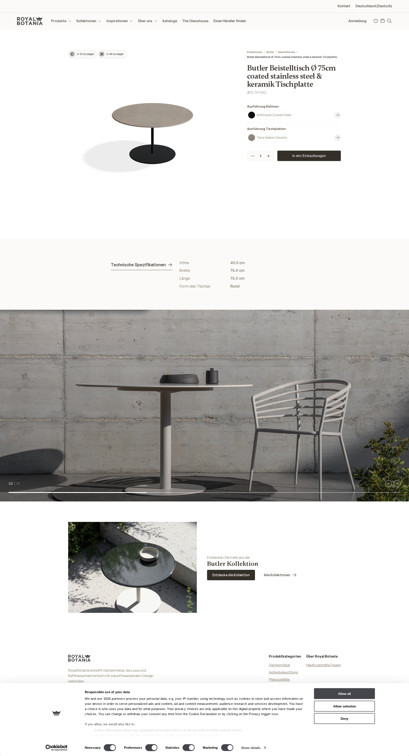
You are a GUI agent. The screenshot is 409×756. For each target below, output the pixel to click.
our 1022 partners (111, 698)
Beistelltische (286, 52)
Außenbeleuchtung (283, 672)
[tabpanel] (238, 274)
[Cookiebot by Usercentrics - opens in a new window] (56, 747)
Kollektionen (254, 52)
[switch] (151, 747)
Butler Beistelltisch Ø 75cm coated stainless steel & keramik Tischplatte (292, 57)
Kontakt (344, 6)
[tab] (142, 265)
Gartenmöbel (279, 665)
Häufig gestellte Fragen (323, 665)
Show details (251, 747)
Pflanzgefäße (279, 679)
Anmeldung (357, 21)
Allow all (344, 694)
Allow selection (344, 706)
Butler (270, 52)
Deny (344, 718)
